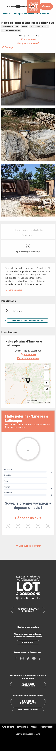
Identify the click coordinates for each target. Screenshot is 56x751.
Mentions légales (24, 734)
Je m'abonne (28, 642)
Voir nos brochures (28, 709)
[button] (14, 6)
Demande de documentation (28, 702)
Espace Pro (22, 727)
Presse (34, 727)
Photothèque (47, 727)
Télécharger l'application (28, 685)
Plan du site (8, 727)
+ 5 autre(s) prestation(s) (28, 252)
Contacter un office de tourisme (28, 610)
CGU (38, 734)
